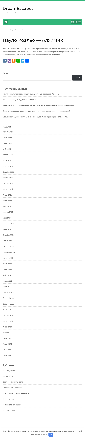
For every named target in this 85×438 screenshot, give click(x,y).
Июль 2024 (7, 264)
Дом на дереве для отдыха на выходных (19, 99)
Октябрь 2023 (8, 315)
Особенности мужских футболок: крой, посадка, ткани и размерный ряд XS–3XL (35, 117)
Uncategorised (9, 370)
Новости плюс (8, 399)
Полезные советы (10, 410)
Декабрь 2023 (8, 304)
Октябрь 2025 (8, 183)
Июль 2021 (7, 338)
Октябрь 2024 (8, 246)
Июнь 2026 (7, 143)
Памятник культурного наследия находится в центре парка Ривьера (31, 94)
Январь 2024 (8, 298)
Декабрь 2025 (8, 172)
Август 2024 (8, 258)
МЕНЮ (74, 22)
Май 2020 (7, 350)
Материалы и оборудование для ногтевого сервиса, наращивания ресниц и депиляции (38, 105)
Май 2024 (7, 275)
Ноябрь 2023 (8, 309)
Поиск (5, 73)
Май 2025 (7, 206)
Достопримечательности (13, 382)
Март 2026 (7, 160)
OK (51, 435)
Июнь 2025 (7, 200)
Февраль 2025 (8, 223)
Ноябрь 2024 (8, 241)
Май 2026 (7, 149)
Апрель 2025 (8, 212)
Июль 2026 (7, 137)
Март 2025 (7, 218)
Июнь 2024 (7, 269)
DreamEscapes (18, 8)
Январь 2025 (8, 229)
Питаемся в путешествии (13, 405)
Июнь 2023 (7, 327)
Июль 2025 (7, 195)
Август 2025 (8, 189)
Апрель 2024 (8, 281)
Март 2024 (7, 286)
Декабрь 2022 (8, 332)
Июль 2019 (7, 355)
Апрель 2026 (8, 155)
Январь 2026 (8, 166)
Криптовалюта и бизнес (12, 387)
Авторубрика (8, 376)
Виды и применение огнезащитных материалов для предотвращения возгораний (36, 111)
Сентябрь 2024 (9, 252)
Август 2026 (8, 132)
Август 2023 (8, 321)
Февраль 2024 (9, 292)
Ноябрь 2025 (8, 177)
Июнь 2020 (7, 344)
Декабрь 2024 (8, 235)
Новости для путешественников (16, 393)
